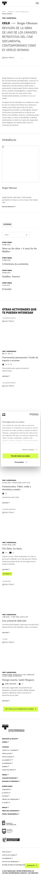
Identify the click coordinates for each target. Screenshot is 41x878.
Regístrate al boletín (9, 739)
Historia (5, 796)
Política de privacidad (10, 861)
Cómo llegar (6, 753)
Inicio (4, 12)
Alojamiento (6, 760)
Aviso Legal (6, 852)
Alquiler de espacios (9, 778)
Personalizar (19, 462)
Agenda (10, 12)
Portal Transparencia (10, 814)
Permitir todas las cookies (20, 456)
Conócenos (6, 789)
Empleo (4, 807)
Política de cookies (8, 855)
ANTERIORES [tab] (7, 224)
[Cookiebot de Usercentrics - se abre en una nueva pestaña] (29, 414)
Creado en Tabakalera (10, 799)
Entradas (6, 574)
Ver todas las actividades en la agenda (19, 709)
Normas (5, 766)
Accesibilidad (6, 763)
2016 (6, 235)
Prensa (4, 775)
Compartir (30, 865)
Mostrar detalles (28, 449)
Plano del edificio (8, 770)
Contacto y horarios (9, 750)
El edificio (5, 793)
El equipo (5, 802)
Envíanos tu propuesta (10, 781)
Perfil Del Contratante (10, 811)
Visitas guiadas (7, 757)
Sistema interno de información (13, 865)
